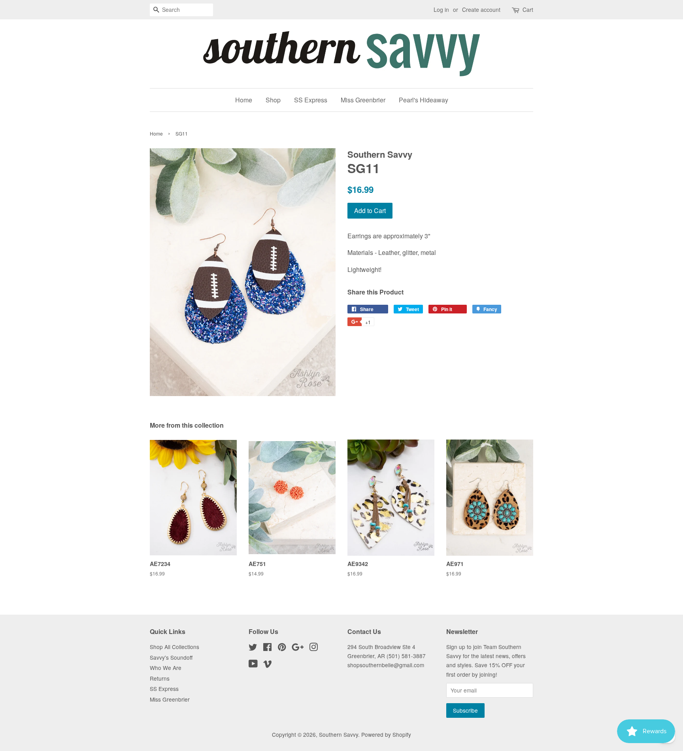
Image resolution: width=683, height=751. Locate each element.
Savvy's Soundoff (171, 657)
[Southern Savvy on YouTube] (253, 665)
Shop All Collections (174, 647)
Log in (441, 9)
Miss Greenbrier (363, 99)
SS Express (310, 99)
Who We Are (165, 668)
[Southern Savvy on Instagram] (313, 648)
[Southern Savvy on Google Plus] (298, 648)
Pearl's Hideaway (423, 99)
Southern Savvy (338, 734)
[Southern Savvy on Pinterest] (281, 648)
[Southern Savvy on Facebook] (267, 648)
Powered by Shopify (386, 734)
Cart (528, 9)
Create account (481, 9)
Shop (273, 99)
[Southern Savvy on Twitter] (253, 648)
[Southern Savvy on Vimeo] (267, 665)
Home (243, 99)
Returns (160, 678)
